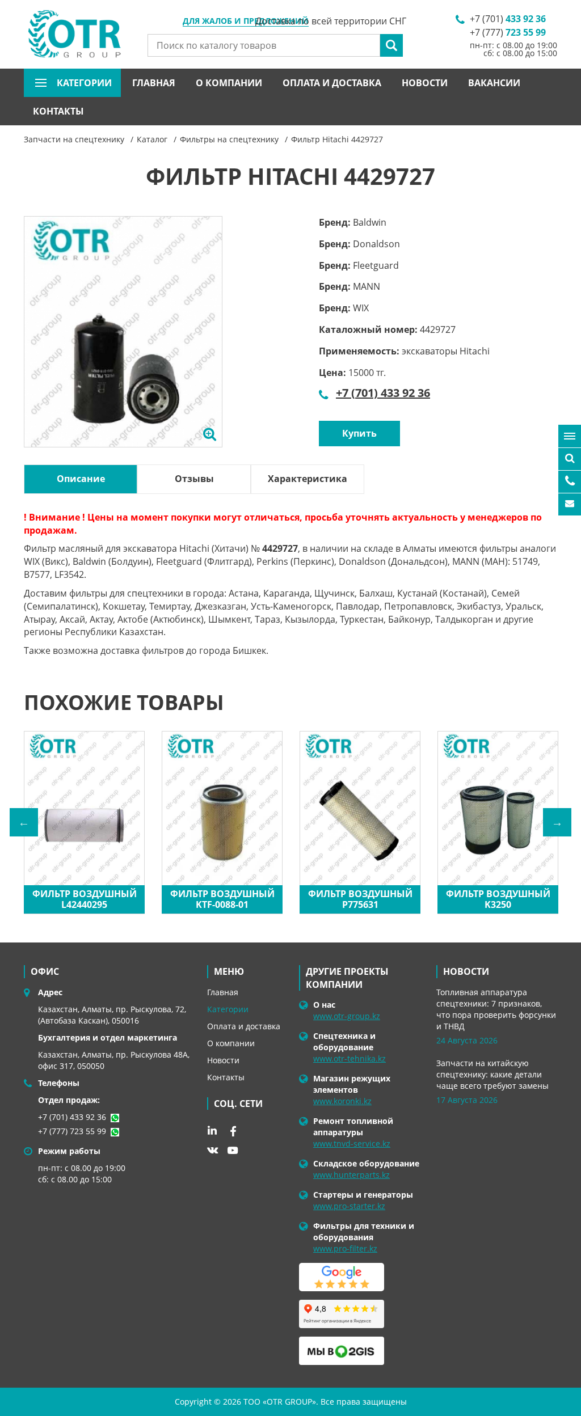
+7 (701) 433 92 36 (383, 392)
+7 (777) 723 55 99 (72, 1131)
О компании (229, 83)
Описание (81, 478)
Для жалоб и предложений (246, 21)
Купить (359, 433)
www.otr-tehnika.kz (349, 1058)
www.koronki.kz (342, 1101)
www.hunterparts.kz (351, 1174)
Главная (153, 83)
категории (84, 83)
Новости (425, 83)
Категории (228, 1009)
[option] (123, 344)
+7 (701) (508, 18)
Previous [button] (24, 822)
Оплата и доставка (332, 83)
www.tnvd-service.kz (351, 1143)
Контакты (58, 111)
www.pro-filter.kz (345, 1248)
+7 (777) (508, 32)
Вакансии (494, 83)
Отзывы (194, 478)
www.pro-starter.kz (349, 1206)
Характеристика (307, 478)
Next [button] (557, 822)
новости (466, 971)
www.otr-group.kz (346, 1016)
